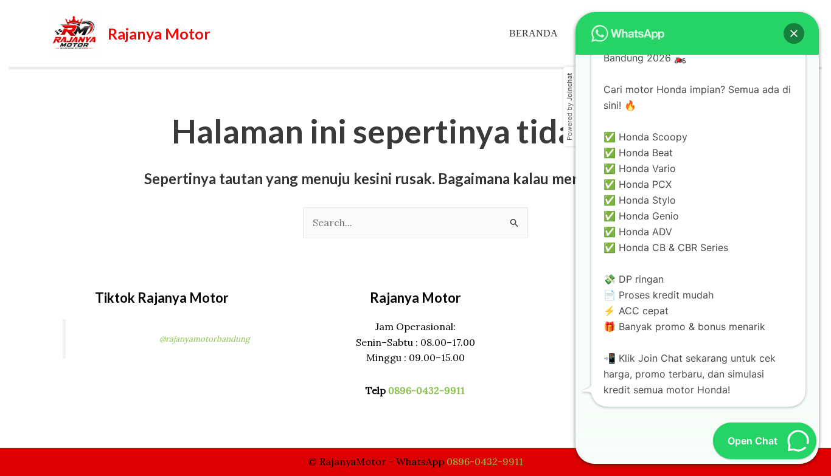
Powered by (569, 106)
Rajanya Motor (159, 33)
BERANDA (533, 33)
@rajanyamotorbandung (204, 339)
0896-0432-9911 (426, 390)
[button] (794, 33)
